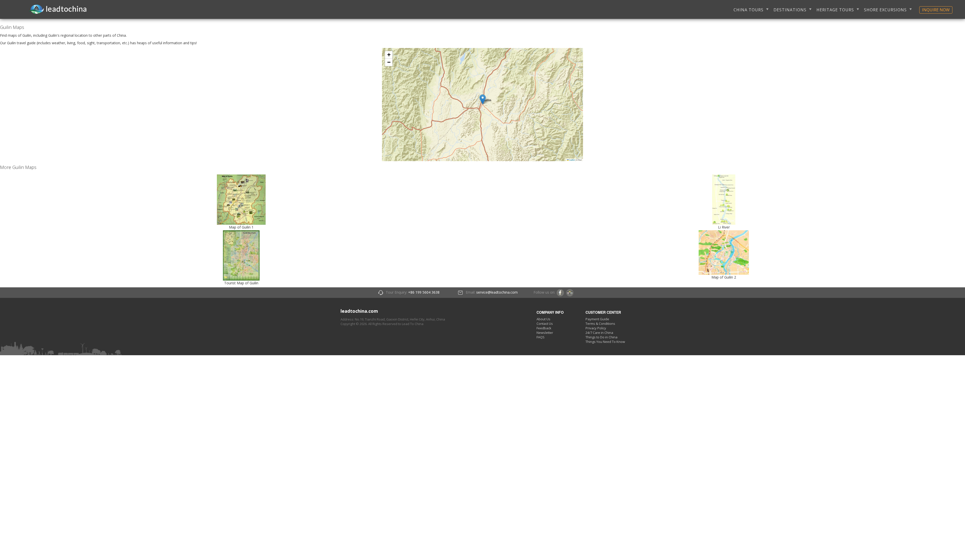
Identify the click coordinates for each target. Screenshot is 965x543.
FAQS (541, 337)
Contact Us (545, 323)
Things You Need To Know (605, 341)
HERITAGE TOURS (835, 10)
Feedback (544, 328)
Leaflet (572, 159)
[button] (482, 99)
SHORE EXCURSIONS (885, 10)
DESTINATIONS (790, 10)
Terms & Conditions (600, 323)
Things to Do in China (601, 337)
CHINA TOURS (748, 10)
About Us (543, 319)
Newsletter (545, 332)
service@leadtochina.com (497, 292)
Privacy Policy (596, 328)
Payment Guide (597, 319)
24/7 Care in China (599, 332)
